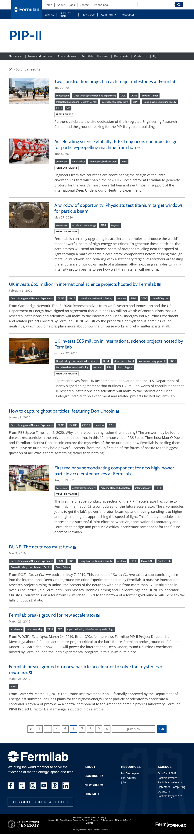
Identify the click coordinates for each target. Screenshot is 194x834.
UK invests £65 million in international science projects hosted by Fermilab (82, 284)
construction (62, 95)
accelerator (61, 161)
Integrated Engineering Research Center (76, 101)
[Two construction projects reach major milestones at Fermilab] (29, 90)
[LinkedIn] (66, 785)
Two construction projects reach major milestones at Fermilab (115, 81)
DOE (123, 95)
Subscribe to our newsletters (40, 802)
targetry (115, 225)
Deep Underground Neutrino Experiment (95, 95)
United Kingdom (160, 298)
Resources (128, 14)
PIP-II (59, 108)
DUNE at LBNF (65, 14)
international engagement (115, 101)
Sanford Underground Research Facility (31, 567)
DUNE (134, 95)
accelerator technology (84, 225)
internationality (143, 487)
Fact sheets (121, 56)
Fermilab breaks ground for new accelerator (52, 615)
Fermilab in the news (95, 56)
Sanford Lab (164, 560)
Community (108, 14)
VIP (68, 108)
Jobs (72, 4)
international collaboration (103, 161)
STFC (144, 298)
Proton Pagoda (124, 367)
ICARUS (73, 425)
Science (49, 14)
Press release (64, 114)
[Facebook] (11, 785)
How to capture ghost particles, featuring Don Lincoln (62, 411)
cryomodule (78, 161)
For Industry (128, 778)
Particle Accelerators (171, 782)
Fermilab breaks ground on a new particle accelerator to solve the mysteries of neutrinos (86, 669)
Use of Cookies (101, 829)
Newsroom (88, 14)
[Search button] (154, 56)
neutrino (121, 298)
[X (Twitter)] (22, 785)
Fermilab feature (66, 167)
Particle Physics (167, 778)
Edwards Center (150, 95)
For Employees (130, 773)
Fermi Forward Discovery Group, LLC (76, 820)
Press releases (67, 56)
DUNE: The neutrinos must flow (40, 547)
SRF (60, 629)
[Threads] (55, 785)
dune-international (124, 361)
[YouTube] (44, 785)
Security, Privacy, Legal (81, 829)
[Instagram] (33, 785)
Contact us (141, 56)
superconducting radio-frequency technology (90, 629)
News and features (40, 56)
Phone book (101, 4)
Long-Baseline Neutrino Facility (160, 101)
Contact (84, 4)
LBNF (136, 101)
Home (48, 4)
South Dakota (63, 567)
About (61, 4)
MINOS (86, 425)
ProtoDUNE (147, 560)
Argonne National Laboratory (115, 487)
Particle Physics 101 (170, 796)
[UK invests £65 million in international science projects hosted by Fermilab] (29, 350)
